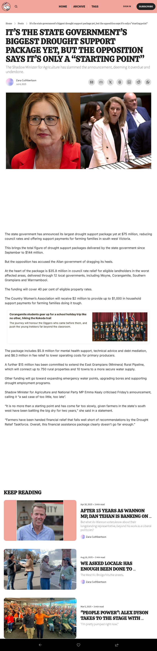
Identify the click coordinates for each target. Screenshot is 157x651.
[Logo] (6, 6)
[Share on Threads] (119, 82)
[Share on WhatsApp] (148, 82)
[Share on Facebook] (101, 82)
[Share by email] (91, 82)
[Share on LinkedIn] (129, 82)
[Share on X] (110, 82)
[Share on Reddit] (138, 82)
